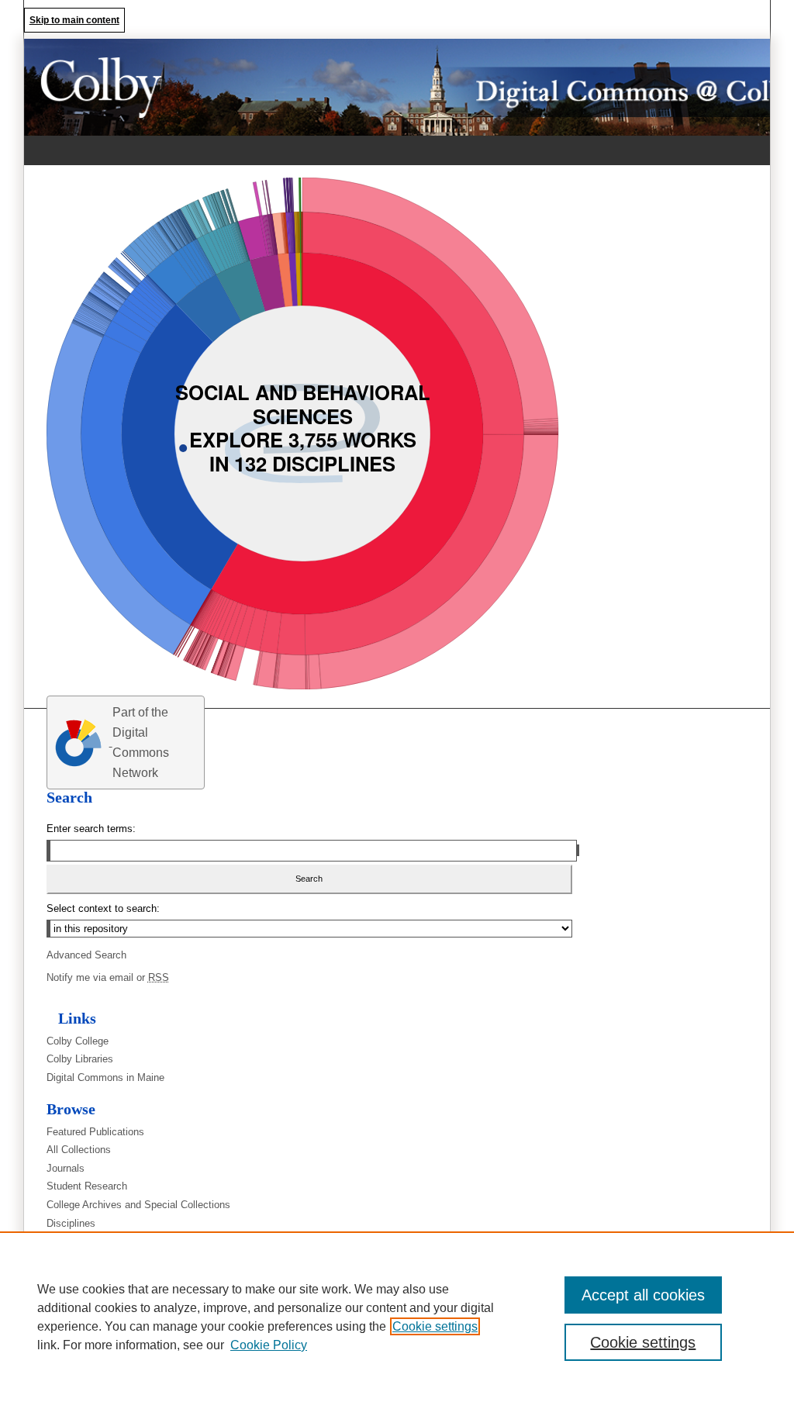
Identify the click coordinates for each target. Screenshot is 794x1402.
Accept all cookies (643, 1295)
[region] (397, 1316)
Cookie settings (435, 1326)
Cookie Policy (268, 1345)
